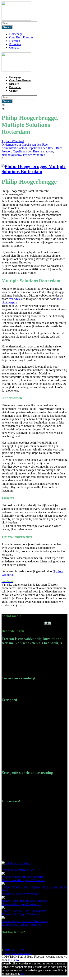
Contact (14, 47)
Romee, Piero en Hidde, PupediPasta (24, 911)
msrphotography (11, 154)
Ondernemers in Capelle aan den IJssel (25, 144)
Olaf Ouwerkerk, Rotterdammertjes (23, 876)
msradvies (47, 151)
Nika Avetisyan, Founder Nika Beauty (25, 921)
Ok (22, 973)
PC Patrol (14, 960)
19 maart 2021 (10, 914)
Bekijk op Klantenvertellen (18, 870)
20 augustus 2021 (12, 880)
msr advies (15, 299)
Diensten (14, 40)
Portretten (15, 44)
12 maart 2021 (10, 924)
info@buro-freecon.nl (18, 953)
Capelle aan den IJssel (26, 151)
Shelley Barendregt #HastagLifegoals (24, 900)
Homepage (15, 34)
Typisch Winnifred (13, 141)
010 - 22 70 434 (15, 949)
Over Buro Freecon (21, 37)
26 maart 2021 (10, 904)
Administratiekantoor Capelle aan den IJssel (28, 148)
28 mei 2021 (9, 893)
